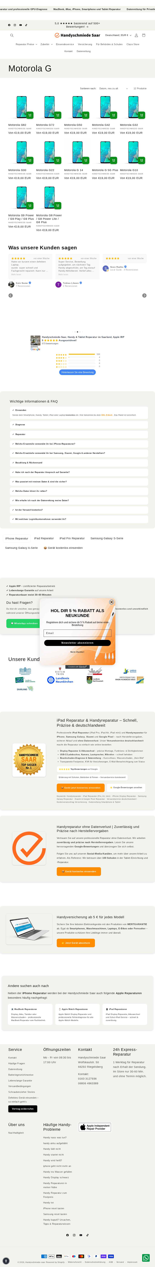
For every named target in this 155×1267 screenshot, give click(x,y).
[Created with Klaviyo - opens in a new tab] (77, 667)
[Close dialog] (111, 602)
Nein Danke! (77, 652)
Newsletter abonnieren (77, 643)
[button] (6, 1261)
